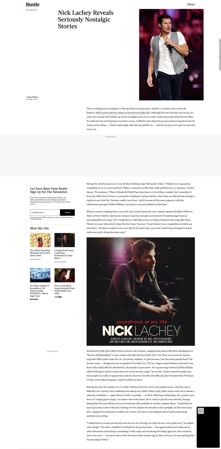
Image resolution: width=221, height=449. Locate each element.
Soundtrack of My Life (139, 112)
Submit (67, 213)
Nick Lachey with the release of (112, 112)
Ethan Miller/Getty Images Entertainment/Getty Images (220, 54)
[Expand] (199, 409)
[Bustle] (33, 4)
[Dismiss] (217, 409)
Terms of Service (68, 217)
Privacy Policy (37, 219)
